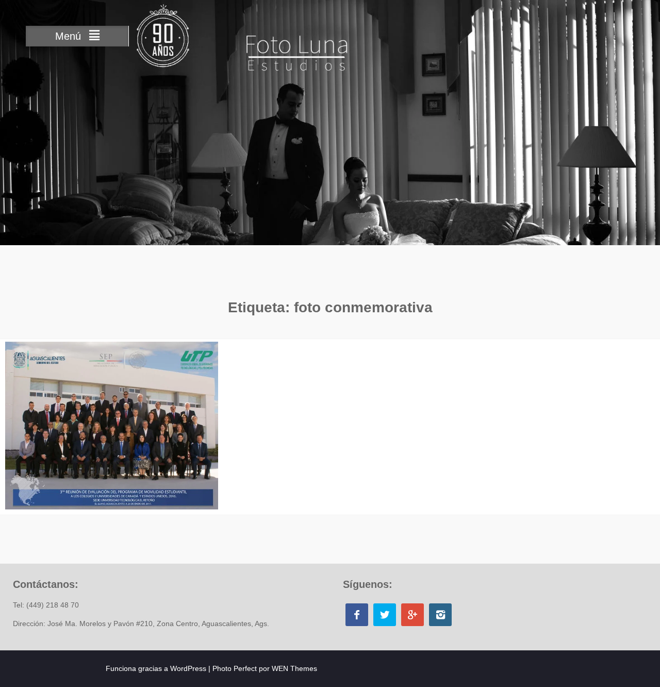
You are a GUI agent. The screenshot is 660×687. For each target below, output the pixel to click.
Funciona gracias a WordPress (156, 668)
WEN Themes (294, 668)
